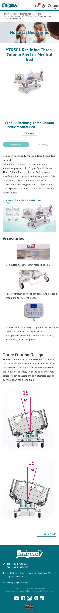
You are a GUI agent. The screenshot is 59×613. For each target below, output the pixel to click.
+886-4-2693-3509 (19, 564)
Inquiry (30, 133)
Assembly (43, 144)
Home (5, 14)
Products (13, 14)
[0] (37, 6)
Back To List (50, 533)
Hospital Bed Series (11, 16)
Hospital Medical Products (31, 14)
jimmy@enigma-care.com (18, 582)
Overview (16, 144)
